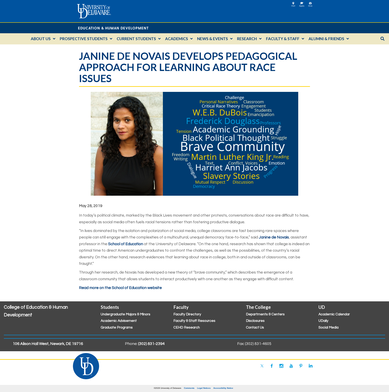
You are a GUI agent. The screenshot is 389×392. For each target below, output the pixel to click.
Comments (189, 388)
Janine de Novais (274, 237)
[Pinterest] (300, 365)
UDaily (323, 321)
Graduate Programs (117, 327)
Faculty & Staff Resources (194, 321)
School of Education (125, 244)
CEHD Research (186, 327)
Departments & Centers (265, 314)
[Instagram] (281, 365)
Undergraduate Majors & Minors (125, 314)
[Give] (310, 3)
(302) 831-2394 (151, 344)
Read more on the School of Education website (120, 288)
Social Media (328, 327)
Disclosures (255, 321)
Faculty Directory (187, 314)
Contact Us (255, 327)
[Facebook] (271, 365)
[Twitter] (262, 365)
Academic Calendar (334, 314)
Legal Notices (204, 388)
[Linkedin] (310, 365)
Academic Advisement (119, 321)
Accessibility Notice (223, 388)
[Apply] (302, 3)
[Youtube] (291, 365)
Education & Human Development (113, 28)
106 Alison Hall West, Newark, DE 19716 (48, 344)
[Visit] (293, 3)
